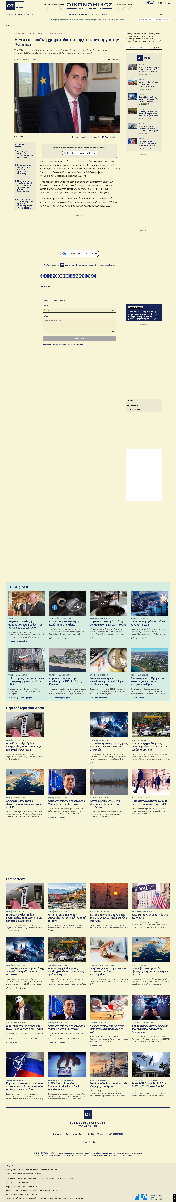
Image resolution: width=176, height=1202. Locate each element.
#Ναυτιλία (113, 20)
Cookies (91, 1134)
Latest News (15, 879)
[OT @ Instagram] (165, 3)
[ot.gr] (89, 9)
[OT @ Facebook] (157, 3)
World (104, 14)
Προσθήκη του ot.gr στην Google (81, 153)
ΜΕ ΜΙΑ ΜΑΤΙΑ (132, 405)
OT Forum (149, 3)
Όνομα (45, 306)
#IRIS (81, 20)
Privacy (82, 1134)
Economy (94, 14)
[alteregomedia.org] (141, 1199)
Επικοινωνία (58, 1134)
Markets (73, 14)
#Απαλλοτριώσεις (93, 20)
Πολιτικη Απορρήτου (76, 345)
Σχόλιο (45, 316)
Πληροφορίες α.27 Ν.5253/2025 (110, 1134)
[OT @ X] (161, 3)
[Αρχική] (15, 5)
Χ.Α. (7, 25)
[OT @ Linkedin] (168, 3)
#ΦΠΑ (104, 20)
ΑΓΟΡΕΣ (130, 401)
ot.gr (15, 34)
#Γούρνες (73, 20)
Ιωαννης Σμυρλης (48, 276)
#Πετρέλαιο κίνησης (59, 20)
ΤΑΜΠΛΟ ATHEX (133, 409)
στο (73, 265)
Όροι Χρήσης (59, 345)
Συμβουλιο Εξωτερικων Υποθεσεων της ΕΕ (77, 276)
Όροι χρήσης (71, 1134)
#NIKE (122, 20)
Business (83, 14)
